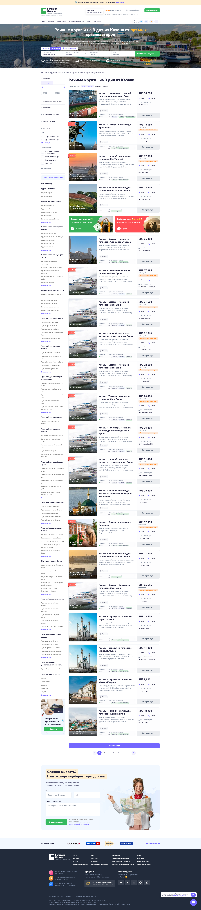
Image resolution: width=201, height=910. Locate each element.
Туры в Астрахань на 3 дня (50, 353)
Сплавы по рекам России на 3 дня (51, 446)
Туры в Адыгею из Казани (50, 506)
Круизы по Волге (47, 209)
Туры (43, 21)
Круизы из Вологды (48, 240)
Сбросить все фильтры (53, 177)
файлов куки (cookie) (179, 895)
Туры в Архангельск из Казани (51, 651)
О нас (89, 21)
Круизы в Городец (47, 282)
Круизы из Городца (48, 243)
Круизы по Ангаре (47, 205)
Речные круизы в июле (49, 303)
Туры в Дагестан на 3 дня (50, 329)
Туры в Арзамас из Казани (50, 648)
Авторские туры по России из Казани (51, 572)
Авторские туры (71, 48)
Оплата (75, 861)
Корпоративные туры (76, 21)
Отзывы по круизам (144, 865)
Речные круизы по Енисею (50, 219)
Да (88, 13)
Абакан (43, 678)
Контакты (97, 21)
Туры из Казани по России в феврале (51, 610)
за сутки (59, 83)
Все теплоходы (47, 184)
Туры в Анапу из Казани (49, 644)
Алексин (44, 685)
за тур (47, 83)
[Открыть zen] (140, 882)
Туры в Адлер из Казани (49, 641)
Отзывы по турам (143, 861)
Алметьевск (45, 688)
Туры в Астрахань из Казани (51, 654)
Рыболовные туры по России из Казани (52, 552)
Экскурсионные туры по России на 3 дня (52, 455)
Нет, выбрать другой (96, 13)
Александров (45, 682)
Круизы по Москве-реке (49, 212)
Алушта (44, 692)
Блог (92, 855)
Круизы (57, 48)
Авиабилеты (61, 21)
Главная (44, 73)
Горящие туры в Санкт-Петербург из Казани (49, 590)
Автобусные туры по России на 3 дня (52, 476)
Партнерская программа (120, 858)
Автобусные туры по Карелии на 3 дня (52, 470)
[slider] (42, 87)
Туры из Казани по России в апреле (51, 622)
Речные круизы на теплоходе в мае (51, 296)
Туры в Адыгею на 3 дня (49, 322)
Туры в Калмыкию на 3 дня (50, 338)
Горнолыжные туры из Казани (51, 538)
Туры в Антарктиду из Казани (51, 510)
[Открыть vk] (127, 882)
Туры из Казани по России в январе (51, 604)
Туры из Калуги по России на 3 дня (51, 390)
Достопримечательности (99, 865)
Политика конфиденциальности (85, 896)
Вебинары (94, 861)
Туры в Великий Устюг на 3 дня (52, 362)
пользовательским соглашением (79, 824)
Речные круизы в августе (50, 307)
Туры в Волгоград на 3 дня (50, 365)
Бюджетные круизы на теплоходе (49, 263)
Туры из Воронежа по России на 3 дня (52, 384)
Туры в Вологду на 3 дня (49, 369)
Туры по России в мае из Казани (52, 626)
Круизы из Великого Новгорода (52, 237)
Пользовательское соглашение (60, 896)
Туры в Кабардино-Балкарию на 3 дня (52, 334)
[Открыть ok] (134, 882)
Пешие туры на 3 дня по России (52, 436)
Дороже (105, 86)
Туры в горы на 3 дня (48, 451)
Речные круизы (71, 73)
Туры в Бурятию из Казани (50, 520)
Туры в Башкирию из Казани (51, 516)
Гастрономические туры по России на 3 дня (50, 493)
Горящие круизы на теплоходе (51, 267)
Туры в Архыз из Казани (49, 513)
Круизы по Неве (46, 215)
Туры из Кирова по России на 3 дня (52, 396)
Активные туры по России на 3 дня (51, 487)
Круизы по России (56, 73)
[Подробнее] (58, 136)
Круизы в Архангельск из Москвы (50, 272)
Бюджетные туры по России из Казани (51, 578)
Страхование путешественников (123, 865)
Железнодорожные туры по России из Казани (50, 546)
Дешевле (98, 86)
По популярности (87, 86)
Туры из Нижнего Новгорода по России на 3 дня (52, 408)
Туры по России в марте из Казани (50, 616)
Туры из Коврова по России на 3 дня (52, 402)
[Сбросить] (62, 53)
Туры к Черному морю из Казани (52, 669)
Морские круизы (47, 193)
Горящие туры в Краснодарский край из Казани (52, 584)
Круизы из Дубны (47, 247)
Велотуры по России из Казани (52, 534)
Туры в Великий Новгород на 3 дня (51, 357)
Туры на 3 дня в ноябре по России (50, 422)
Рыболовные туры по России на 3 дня (52, 440)
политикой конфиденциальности (79, 823)
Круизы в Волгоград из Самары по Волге (52, 278)
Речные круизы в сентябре (50, 310)
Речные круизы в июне (49, 300)
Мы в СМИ (94, 858)
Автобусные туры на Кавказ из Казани (52, 566)
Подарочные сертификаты (121, 861)
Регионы (51, 21)
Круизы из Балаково (48, 233)
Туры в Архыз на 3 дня (49, 326)
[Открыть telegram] (121, 882)
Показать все (46, 222)
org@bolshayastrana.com (100, 877)
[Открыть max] (147, 882)
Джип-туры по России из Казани (52, 541)
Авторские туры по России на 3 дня (52, 482)
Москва (107, 10)
